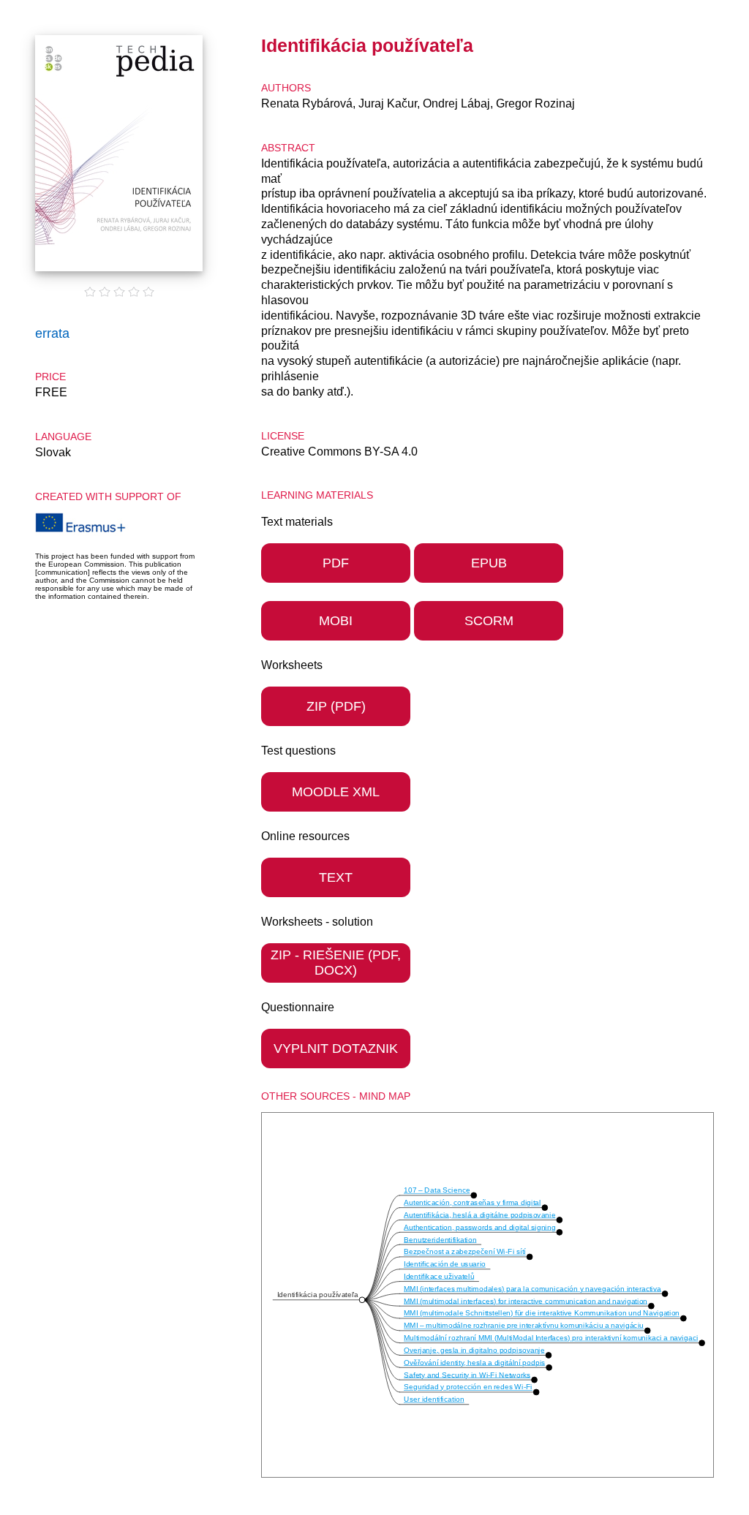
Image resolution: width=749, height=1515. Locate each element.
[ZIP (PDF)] (335, 721)
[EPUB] (488, 578)
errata (52, 333)
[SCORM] (488, 636)
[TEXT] (335, 892)
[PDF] (337, 578)
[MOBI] (337, 636)
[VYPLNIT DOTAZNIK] (335, 1064)
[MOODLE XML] (335, 807)
